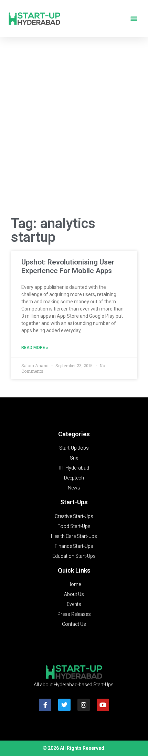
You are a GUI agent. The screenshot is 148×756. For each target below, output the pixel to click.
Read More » (34, 347)
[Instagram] (83, 705)
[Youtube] (103, 705)
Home (74, 584)
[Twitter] (64, 705)
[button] (133, 18)
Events (74, 604)
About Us (74, 594)
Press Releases (74, 614)
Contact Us (74, 624)
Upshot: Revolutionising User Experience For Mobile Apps (68, 266)
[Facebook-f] (45, 705)
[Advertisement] (74, 129)
